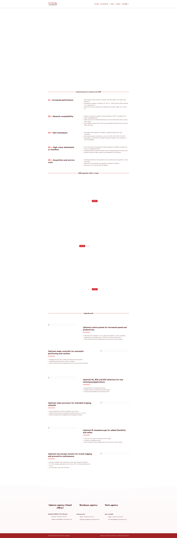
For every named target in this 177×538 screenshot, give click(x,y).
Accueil (97, 4)
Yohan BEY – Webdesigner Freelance (120, 535)
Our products (104, 4)
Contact (118, 4)
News (112, 4)
